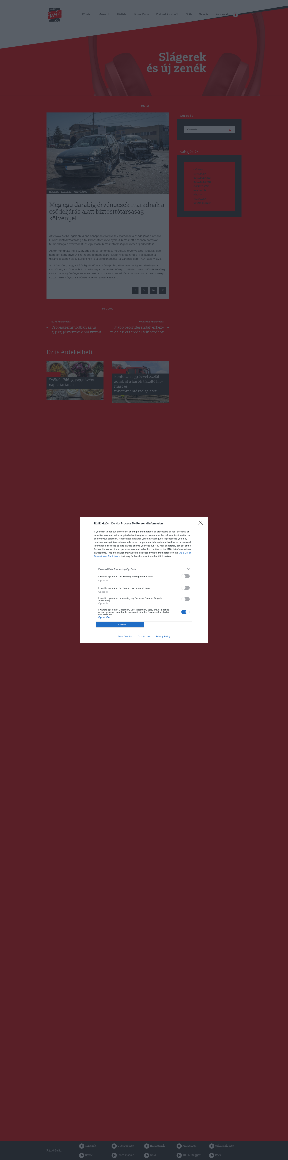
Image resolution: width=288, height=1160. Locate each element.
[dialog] (144, 580)
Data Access (144, 636)
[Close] (201, 524)
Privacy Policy (163, 636)
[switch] (185, 576)
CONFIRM (120, 624)
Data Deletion (125, 636)
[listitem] (144, 569)
